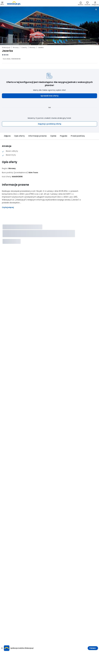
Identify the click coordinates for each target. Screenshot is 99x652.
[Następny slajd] (94, 136)
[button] (49, 95)
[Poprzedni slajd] (4, 136)
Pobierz (93, 648)
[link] (14, 3)
